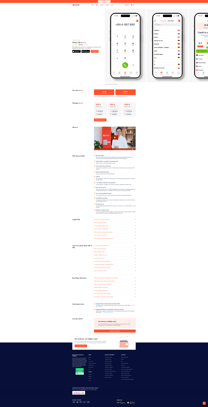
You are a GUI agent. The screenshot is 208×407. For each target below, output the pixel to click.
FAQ (122, 361)
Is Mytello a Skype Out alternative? (101, 287)
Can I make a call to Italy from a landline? (102, 267)
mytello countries (91, 365)
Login (112, 5)
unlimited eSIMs (83, 389)
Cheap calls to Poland (108, 361)
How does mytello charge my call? (101, 225)
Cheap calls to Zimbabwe (109, 367)
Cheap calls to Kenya (108, 363)
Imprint (90, 357)
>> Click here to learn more (108, 312)
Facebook (90, 374)
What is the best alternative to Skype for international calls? (106, 277)
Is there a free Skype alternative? (100, 290)
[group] (125, 45)
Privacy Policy (91, 361)
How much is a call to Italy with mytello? (102, 219)
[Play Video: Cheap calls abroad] (114, 137)
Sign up (126, 5)
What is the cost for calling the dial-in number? (103, 232)
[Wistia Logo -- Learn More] (132, 149)
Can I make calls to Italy (98, 258)
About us (102, 5)
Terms (89, 359)
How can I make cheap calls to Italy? (101, 245)
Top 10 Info (123, 365)
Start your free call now (100, 120)
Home (93, 5)
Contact (107, 5)
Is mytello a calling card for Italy (100, 255)
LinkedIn (90, 378)
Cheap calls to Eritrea (108, 377)
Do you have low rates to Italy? (100, 270)
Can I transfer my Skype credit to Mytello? (102, 293)
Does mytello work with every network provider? (103, 238)
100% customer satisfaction (125, 367)
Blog (89, 369)
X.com (90, 380)
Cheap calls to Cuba (108, 359)
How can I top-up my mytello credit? (101, 228)
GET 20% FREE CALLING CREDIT (104, 1)
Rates (97, 5)
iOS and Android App (124, 363)
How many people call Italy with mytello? (102, 261)
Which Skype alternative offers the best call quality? (104, 281)
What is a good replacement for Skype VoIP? (103, 284)
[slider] (114, 149)
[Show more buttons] (135, 149)
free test (122, 359)
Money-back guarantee (92, 363)
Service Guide (91, 367)
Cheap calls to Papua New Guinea (110, 371)
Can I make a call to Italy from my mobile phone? (103, 264)
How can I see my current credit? (100, 235)
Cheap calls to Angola (108, 369)
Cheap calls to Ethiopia (108, 365)
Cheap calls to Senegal (108, 373)
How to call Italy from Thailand (100, 222)
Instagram (90, 376)
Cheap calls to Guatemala (109, 375)
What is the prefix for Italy (99, 251)
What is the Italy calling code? (100, 248)
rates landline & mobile (124, 357)
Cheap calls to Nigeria (108, 357)
